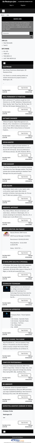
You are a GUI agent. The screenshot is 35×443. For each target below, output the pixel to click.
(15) (4, 40)
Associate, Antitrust (10, 207)
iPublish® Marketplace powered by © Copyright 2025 (17, 440)
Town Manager (8, 164)
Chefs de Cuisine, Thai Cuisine (13, 339)
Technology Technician (11, 283)
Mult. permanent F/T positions (14, 97)
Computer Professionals (12, 362)
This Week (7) (7, 56)
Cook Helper (7, 186)
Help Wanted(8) (7, 43)
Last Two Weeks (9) (9, 58)
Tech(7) (5, 45)
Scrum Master (8, 142)
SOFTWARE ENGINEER (10, 118)
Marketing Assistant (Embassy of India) (17, 406)
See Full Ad (24, 88)
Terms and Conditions (17, 437)
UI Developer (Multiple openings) (15, 262)
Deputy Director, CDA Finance (13, 229)
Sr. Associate (7, 384)
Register (23, 5)
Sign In (12, 5)
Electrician (7, 67)
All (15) (5, 51)
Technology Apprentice (11, 309)
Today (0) (6, 54)
